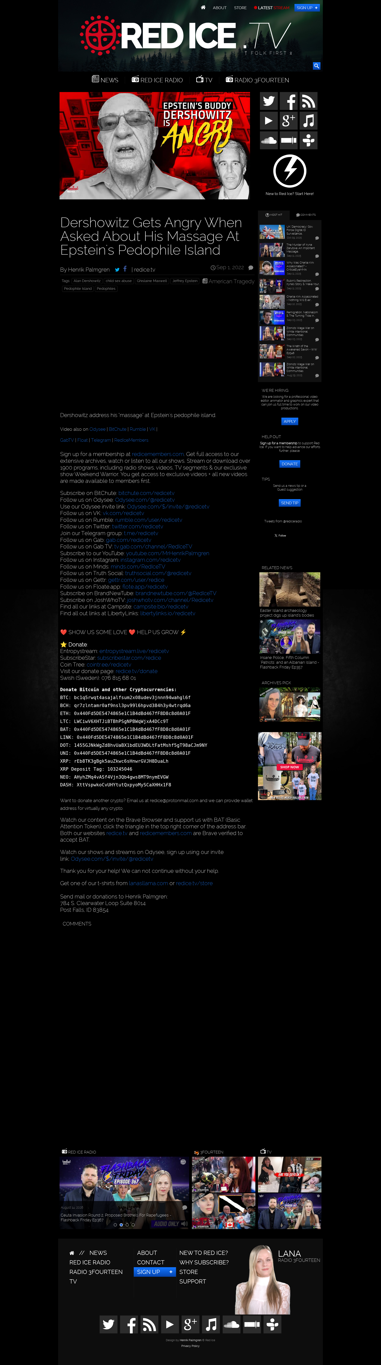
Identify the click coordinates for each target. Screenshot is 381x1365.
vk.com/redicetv (123, 513)
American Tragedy (232, 281)
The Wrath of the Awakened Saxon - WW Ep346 (302, 349)
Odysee (97, 429)
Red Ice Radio (161, 80)
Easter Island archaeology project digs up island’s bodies (287, 613)
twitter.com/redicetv (137, 526)
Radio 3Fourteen (261, 80)
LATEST (273, 7)
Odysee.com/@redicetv (145, 500)
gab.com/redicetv (128, 540)
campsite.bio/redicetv (161, 606)
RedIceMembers (131, 440)
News (108, 80)
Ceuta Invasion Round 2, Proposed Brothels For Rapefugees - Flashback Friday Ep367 (116, 1217)
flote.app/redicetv (145, 586)
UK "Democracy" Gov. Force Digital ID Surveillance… (300, 230)
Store (240, 7)
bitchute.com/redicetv (146, 493)
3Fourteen (211, 1152)
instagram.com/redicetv (150, 560)
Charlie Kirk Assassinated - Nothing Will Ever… (302, 298)
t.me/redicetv (141, 533)
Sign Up (304, 7)
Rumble (138, 429)
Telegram (101, 440)
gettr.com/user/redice (136, 580)
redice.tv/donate (137, 671)
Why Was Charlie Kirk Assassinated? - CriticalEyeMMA (300, 266)
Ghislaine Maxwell (152, 281)
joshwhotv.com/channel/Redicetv (170, 600)
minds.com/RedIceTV (138, 566)
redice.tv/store (194, 883)
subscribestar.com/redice (129, 658)
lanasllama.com (149, 883)
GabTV (67, 440)
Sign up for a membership (278, 443)
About (220, 7)
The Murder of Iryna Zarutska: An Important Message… (301, 248)
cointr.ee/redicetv (109, 664)
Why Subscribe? (204, 1262)
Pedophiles (106, 289)
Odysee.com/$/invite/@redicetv (168, 506)
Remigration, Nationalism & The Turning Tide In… (302, 313)
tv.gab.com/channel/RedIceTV (153, 546)
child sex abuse (119, 281)
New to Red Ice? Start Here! (290, 191)
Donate (290, 464)
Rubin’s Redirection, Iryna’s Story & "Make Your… (303, 282)
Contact (151, 1262)
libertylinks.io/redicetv (167, 613)
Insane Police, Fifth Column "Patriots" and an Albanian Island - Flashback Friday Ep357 (289, 662)
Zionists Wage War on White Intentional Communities (300, 331)
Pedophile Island (78, 289)
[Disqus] (156, 978)
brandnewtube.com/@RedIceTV (176, 593)
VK (152, 429)
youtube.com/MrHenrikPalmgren (167, 553)
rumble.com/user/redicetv (148, 520)
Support (192, 1281)
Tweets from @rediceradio (283, 521)
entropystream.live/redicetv (134, 651)
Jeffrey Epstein (184, 281)
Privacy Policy (190, 1346)
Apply (290, 421)
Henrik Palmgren (190, 1340)
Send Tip (289, 503)
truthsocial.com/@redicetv (158, 573)
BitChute (117, 429)
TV (207, 80)
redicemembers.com (158, 454)
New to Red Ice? (203, 1253)
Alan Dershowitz (87, 281)
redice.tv (117, 833)
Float (82, 440)
